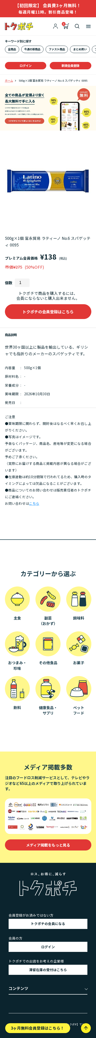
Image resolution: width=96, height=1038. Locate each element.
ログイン (26, 65)
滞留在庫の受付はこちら (48, 969)
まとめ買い (80, 49)
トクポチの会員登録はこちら (48, 312)
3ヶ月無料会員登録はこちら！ (37, 1028)
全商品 (12, 49)
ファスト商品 (57, 49)
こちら (34, 503)
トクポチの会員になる (48, 923)
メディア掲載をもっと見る (48, 845)
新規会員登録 (70, 65)
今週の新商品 (32, 49)
